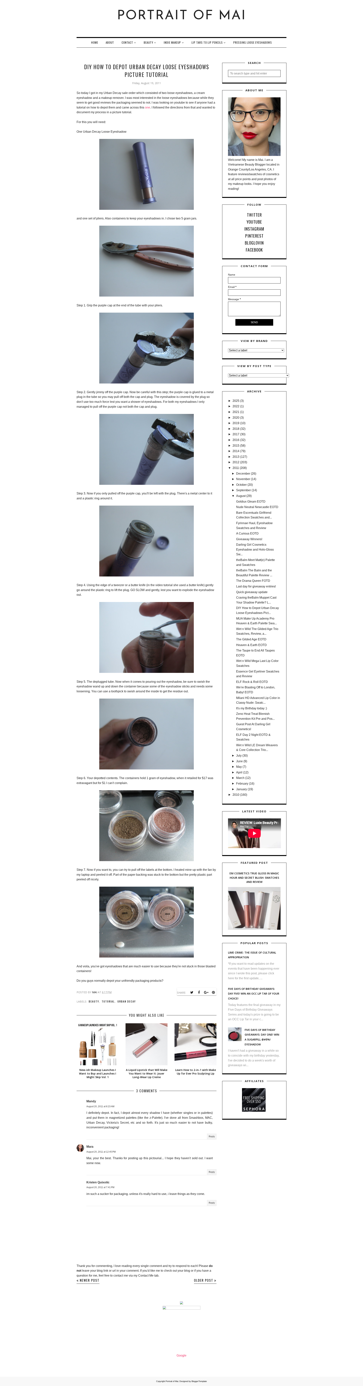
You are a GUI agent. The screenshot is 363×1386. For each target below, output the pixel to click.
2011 (236, 467)
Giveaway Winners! (249, 539)
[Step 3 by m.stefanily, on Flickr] (146, 671)
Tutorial (108, 1001)
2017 (236, 434)
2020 (236, 417)
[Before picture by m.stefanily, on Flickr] (146, 208)
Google (181, 1355)
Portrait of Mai (181, 16)
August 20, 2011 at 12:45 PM (101, 1151)
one (147, 107)
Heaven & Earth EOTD (251, 645)
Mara (89, 1146)
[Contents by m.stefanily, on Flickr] (146, 768)
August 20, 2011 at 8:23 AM (100, 1106)
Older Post (203, 1280)
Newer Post (89, 1280)
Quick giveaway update (252, 592)
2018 (236, 428)
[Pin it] (213, 992)
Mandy (91, 1101)
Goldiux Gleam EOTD (250, 501)
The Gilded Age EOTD (251, 639)
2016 (236, 440)
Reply (212, 1136)
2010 (236, 794)
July (239, 755)
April (239, 772)
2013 (236, 456)
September (243, 490)
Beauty (94, 1001)
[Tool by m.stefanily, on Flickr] (146, 295)
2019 (236, 423)
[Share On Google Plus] (206, 992)
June (239, 761)
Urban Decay (126, 1001)
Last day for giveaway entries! (256, 586)
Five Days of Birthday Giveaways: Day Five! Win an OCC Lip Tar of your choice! (253, 993)
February (242, 783)
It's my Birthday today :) (251, 708)
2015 (236, 445)
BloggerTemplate (199, 1381)
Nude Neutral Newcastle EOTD (257, 507)
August (241, 495)
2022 (236, 406)
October (241, 484)
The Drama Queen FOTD (253, 580)
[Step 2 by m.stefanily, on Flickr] (146, 483)
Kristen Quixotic (97, 1182)
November (243, 479)
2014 (236, 451)
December (243, 473)
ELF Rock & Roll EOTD (252, 681)
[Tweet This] (192, 992)
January (241, 789)
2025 (236, 400)
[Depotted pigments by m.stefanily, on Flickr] (146, 860)
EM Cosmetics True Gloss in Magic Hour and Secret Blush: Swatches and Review (254, 878)
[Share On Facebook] (199, 992)
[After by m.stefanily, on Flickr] (146, 956)
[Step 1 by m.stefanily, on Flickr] (146, 382)
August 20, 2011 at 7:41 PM (100, 1187)
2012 (236, 462)
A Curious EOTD (247, 533)
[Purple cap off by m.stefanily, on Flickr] (146, 575)
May (239, 766)
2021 (236, 412)
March (240, 777)
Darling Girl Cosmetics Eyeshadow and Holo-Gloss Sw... (255, 549)
